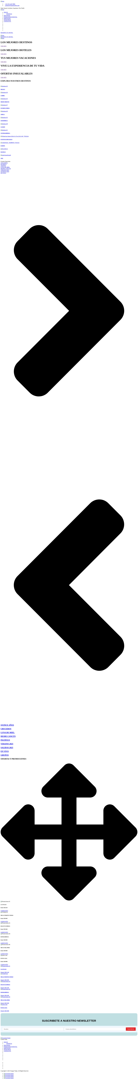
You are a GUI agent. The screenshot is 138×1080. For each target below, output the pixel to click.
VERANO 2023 (5, 170)
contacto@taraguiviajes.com (12, 5)
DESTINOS (7, 15)
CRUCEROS (4, 163)
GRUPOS (3, 165)
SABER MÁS (4, 910)
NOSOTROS (7, 20)
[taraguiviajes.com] (2, 1)
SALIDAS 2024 (5, 171)
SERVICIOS (7, 18)
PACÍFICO (3, 164)
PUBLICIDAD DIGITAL (10, 17)
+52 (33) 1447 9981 (10, 4)
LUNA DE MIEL (5, 167)
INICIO (6, 12)
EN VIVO (3, 173)
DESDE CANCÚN (6, 168)
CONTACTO (7, 21)
